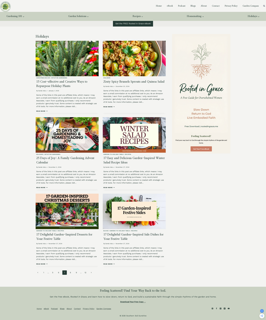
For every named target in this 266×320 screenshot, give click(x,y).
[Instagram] (220, 308)
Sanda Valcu (42, 91)
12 (85, 273)
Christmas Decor (43, 78)
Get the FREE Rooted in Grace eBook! (133, 23)
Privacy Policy (231, 6)
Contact (216, 6)
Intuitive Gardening (59, 78)
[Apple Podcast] (224, 308)
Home (159, 6)
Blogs (193, 6)
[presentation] (67, 58)
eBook (170, 6)
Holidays (106, 78)
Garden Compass (251, 6)
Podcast (181, 6)
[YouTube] (228, 308)
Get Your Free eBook (201, 149)
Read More (42, 111)
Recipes (128, 154)
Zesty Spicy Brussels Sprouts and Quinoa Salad (133, 81)
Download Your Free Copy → (133, 302)
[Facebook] (216, 308)
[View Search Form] (264, 6)
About (204, 6)
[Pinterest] (212, 308)
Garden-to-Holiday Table (113, 154)
